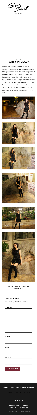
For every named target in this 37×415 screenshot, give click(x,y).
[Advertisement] (18, 37)
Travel (27, 286)
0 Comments (18, 288)
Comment (9, 307)
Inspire (10, 286)
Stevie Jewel (18, 7)
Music (16, 286)
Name (7, 337)
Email (7, 347)
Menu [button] (20, 13)
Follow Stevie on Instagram (19, 387)
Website (8, 357)
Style (21, 286)
